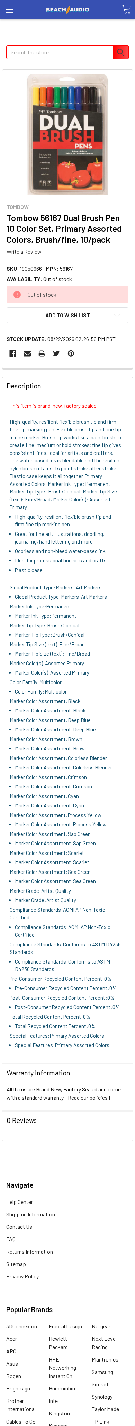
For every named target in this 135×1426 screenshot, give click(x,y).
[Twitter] (56, 353)
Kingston (59, 1413)
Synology (102, 1396)
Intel (54, 1400)
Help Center (19, 1201)
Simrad (100, 1384)
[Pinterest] (71, 353)
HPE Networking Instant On (62, 1367)
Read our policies (88, 1097)
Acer (11, 1338)
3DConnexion (21, 1326)
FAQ (11, 1239)
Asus (12, 1363)
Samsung (102, 1371)
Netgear (101, 1326)
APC (11, 1351)
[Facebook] (13, 353)
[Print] (42, 353)
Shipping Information (30, 1214)
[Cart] (126, 9)
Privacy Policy (22, 1276)
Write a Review (24, 251)
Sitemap (16, 1263)
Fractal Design (65, 1326)
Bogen (13, 1376)
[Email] (27, 353)
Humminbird (63, 1388)
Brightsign (18, 1388)
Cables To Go (21, 1421)
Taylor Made (105, 1409)
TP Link (100, 1421)
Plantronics (105, 1359)
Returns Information (29, 1251)
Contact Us (19, 1226)
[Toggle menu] (9, 9)
